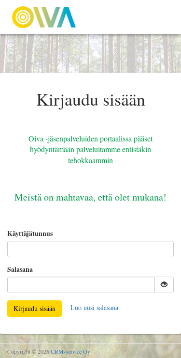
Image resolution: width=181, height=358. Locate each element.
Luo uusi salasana (94, 307)
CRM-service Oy (70, 351)
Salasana (20, 269)
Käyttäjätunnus (30, 233)
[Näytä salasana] (164, 285)
